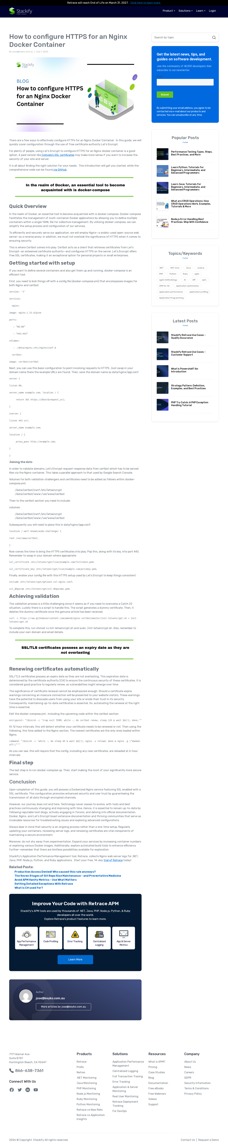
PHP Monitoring (86, 1088)
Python (173, 274)
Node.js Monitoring (88, 1093)
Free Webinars (157, 1093)
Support (153, 1104)
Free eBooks (156, 1088)
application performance (171, 292)
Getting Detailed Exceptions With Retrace (44, 883)
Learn (199, 10)
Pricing (152, 1067)
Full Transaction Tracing (127, 1076)
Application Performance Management (128, 1063)
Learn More (75, 959)
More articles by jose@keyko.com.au (63, 1006)
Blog (151, 1077)
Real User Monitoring (125, 1096)
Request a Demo (208, 1139)
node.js (200, 268)
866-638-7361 (29, 1070)
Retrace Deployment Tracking (125, 1103)
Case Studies (156, 1072)
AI (185, 280)
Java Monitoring (87, 1083)
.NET (161, 268)
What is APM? (156, 1061)
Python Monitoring (88, 1104)
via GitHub (59, 169)
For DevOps (119, 1111)
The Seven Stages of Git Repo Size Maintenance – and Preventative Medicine (68, 875)
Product (168, 10)
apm (204, 280)
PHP (161, 274)
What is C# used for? (29, 887)
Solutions (184, 10)
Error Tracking (121, 1081)
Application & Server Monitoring (125, 1089)
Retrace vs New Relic (90, 1109)
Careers (189, 1072)
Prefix (80, 1067)
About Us (190, 1061)
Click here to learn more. (145, 2)
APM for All (164, 286)
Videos (152, 1099)
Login (212, 10)
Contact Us (188, 1139)
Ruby (185, 274)
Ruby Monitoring (87, 1099)
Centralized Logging (125, 1071)
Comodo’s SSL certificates (57, 155)
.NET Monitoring (86, 1077)
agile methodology (168, 280)
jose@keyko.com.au (50, 998)
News (187, 1067)
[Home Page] (20, 11)
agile (196, 274)
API (193, 280)
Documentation (158, 1083)
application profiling (198, 292)
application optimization (187, 286)
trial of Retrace (113, 860)
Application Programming (171, 298)
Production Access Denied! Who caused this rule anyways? (55, 871)
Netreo (81, 1072)
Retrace (81, 1061)
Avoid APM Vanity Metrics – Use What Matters (46, 879)
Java (188, 268)
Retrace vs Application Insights (91, 1117)
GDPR (187, 1077)
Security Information (197, 1083)
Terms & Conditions (196, 1088)
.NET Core (174, 268)
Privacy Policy (193, 1093)
